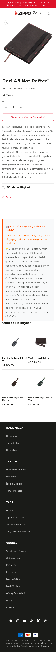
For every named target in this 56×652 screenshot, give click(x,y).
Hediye (10, 600)
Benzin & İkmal (14, 579)
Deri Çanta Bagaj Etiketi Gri (14, 359)
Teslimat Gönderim (16, 524)
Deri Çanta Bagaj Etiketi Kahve (14, 399)
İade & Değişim (14, 484)
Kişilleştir (11, 565)
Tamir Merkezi (14, 491)
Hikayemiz (11, 436)
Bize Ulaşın (12, 450)
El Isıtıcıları (12, 572)
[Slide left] (21, 74)
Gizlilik (9, 510)
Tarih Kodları (13, 443)
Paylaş (9, 197)
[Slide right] (34, 74)
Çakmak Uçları (14, 558)
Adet (4, 101)
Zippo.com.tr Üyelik (17, 517)
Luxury (10, 608)
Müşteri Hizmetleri (16, 470)
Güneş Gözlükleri (15, 593)
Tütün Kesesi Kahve (38, 358)
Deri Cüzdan (13, 586)
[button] (6, 13)
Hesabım (11, 477)
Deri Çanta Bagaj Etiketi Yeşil (40, 399)
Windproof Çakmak (17, 551)
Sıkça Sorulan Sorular (18, 531)
